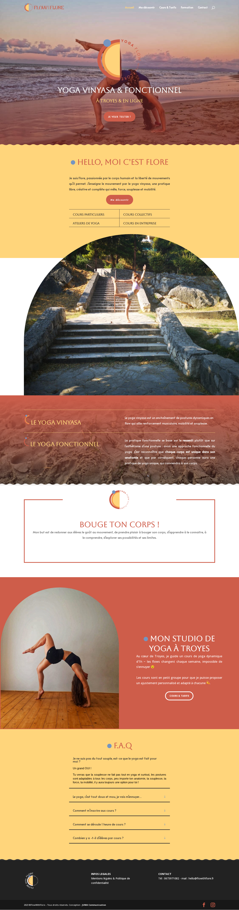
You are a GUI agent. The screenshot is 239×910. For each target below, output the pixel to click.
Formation (187, 7)
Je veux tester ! (119, 116)
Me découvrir (147, 7)
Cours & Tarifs (167, 7)
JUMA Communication (94, 904)
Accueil (129, 7)
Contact (203, 7)
